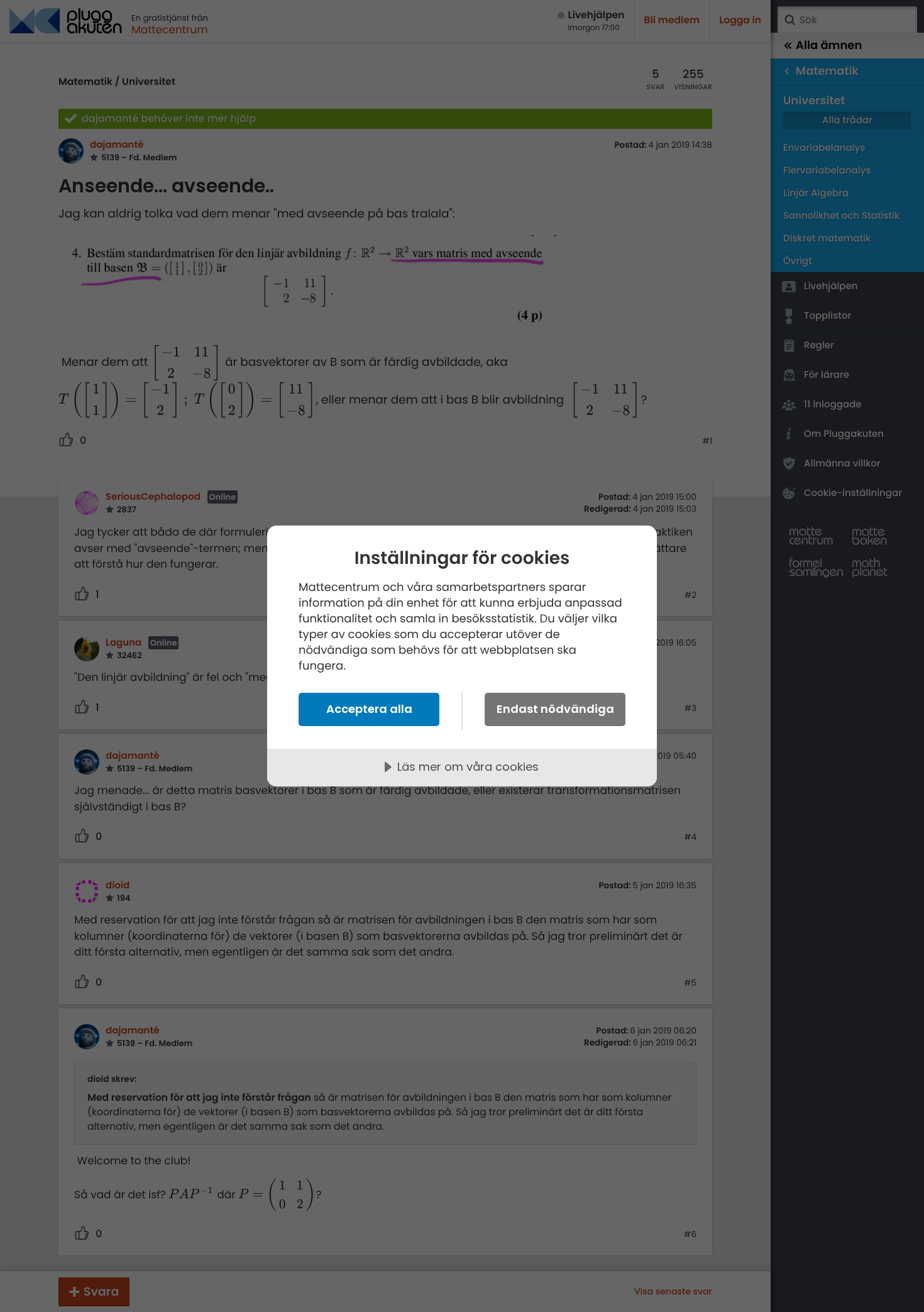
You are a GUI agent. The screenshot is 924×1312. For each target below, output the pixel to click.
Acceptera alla (369, 709)
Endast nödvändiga (555, 709)
